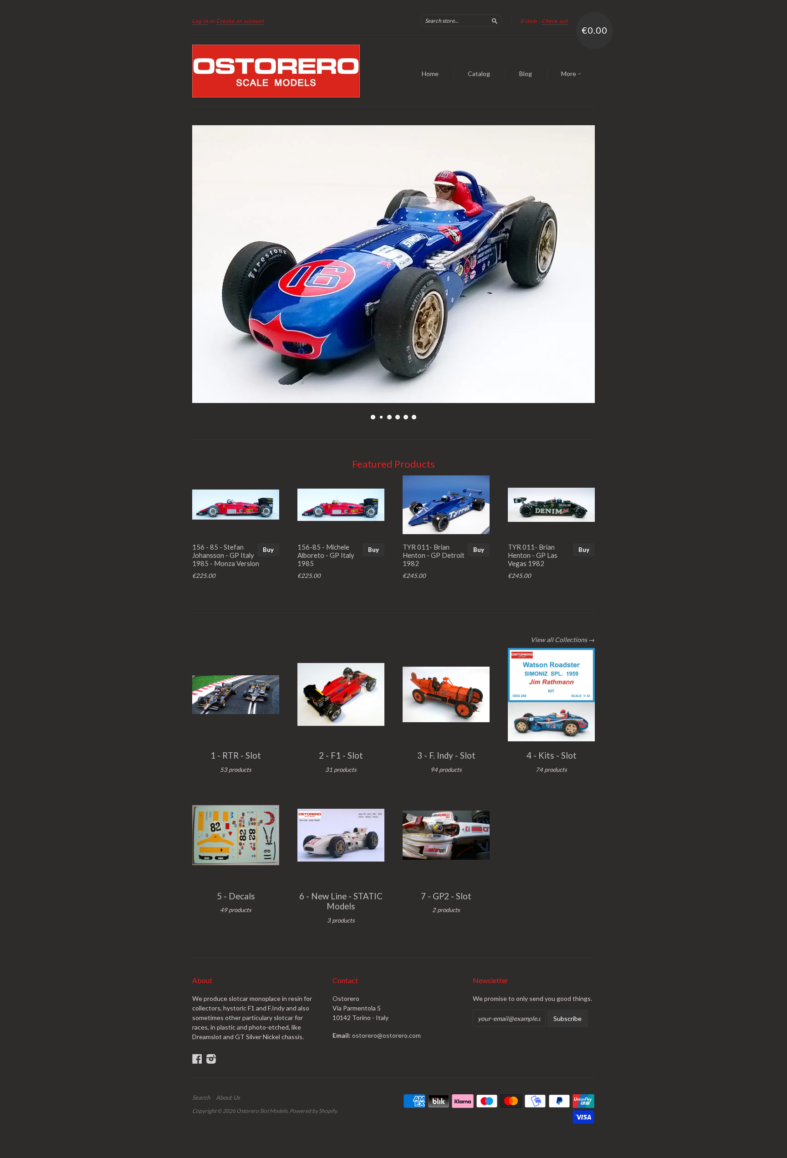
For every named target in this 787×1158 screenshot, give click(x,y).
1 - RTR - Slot (235, 755)
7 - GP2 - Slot (446, 896)
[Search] (494, 20)
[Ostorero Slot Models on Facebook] (197, 1058)
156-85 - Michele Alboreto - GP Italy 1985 (325, 555)
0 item (529, 21)
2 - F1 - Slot (341, 755)
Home (430, 73)
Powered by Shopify (313, 1110)
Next (575, 264)
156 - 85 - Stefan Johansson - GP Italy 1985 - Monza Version (225, 555)
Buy (268, 549)
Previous (211, 264)
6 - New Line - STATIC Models (341, 901)
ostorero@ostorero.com (386, 1035)
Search (201, 1097)
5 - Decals (236, 896)
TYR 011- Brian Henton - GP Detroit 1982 (434, 555)
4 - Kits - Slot (551, 755)
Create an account (240, 21)
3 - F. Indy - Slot (446, 755)
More (569, 73)
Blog (525, 73)
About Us (228, 1097)
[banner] (276, 71)
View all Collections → (563, 639)
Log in (200, 21)
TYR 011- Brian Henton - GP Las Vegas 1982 (532, 555)
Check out (555, 21)
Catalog (479, 73)
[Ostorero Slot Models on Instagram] (211, 1058)
